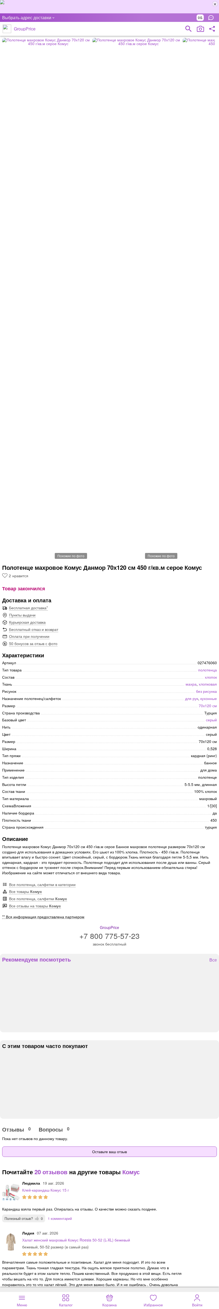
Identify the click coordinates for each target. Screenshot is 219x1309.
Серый (211, 719)
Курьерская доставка (27, 622)
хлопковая (208, 684)
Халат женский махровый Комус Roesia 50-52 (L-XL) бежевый (76, 1240)
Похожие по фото (70, 555)
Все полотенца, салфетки (38, 898)
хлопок (211, 677)
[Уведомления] (212, 17)
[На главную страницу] (7, 28)
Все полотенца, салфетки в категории (42, 884)
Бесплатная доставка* (28, 607)
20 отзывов (51, 1172)
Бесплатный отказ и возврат (33, 629)
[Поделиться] (212, 28)
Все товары (25, 891)
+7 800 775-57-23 (109, 935)
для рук (191, 698)
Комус (131, 1172)
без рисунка (206, 691)
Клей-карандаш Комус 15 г (45, 1190)
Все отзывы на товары (35, 905)
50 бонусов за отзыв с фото (33, 643)
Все (213, 960)
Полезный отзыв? (24, 1218)
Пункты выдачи (22, 615)
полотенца (207, 670)
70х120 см (208, 705)
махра (191, 684)
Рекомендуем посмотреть (36, 959)
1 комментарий (60, 1218)
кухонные (208, 698)
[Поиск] (188, 28)
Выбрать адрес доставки (26, 17)
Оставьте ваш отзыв (109, 1151)
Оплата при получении (29, 636)
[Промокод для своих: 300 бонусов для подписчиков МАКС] (109, 6)
